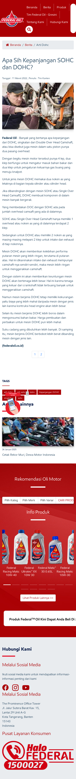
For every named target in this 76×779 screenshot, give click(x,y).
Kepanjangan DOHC (49, 392)
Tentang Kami (35, 22)
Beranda (32, 7)
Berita (47, 7)
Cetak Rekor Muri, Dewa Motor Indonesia (28, 454)
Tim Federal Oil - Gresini (42, 14)
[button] (5, 559)
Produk (61, 7)
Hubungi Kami (59, 22)
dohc (32, 392)
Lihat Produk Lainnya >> (38, 598)
